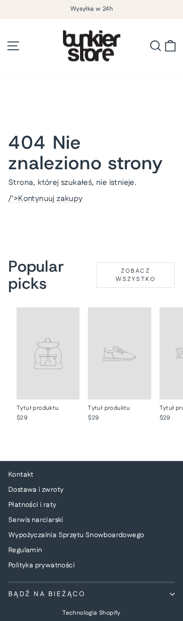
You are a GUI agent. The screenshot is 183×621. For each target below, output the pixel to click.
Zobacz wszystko (136, 275)
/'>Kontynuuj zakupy (45, 198)
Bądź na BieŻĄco (47, 594)
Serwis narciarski (35, 520)
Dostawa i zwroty (35, 490)
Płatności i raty (32, 505)
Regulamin (25, 550)
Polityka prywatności (41, 565)
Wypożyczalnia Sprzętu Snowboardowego (76, 535)
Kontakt (21, 475)
